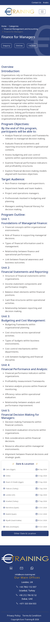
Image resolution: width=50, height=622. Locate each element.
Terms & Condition (31, 615)
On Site (32, 45)
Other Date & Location (25, 533)
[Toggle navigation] (42, 11)
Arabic (46, 2)
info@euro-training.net (25, 574)
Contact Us (36, 2)
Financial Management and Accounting (21, 29)
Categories (13, 26)
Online (19, 45)
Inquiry (6, 45)
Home (4, 26)
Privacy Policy (13, 615)
